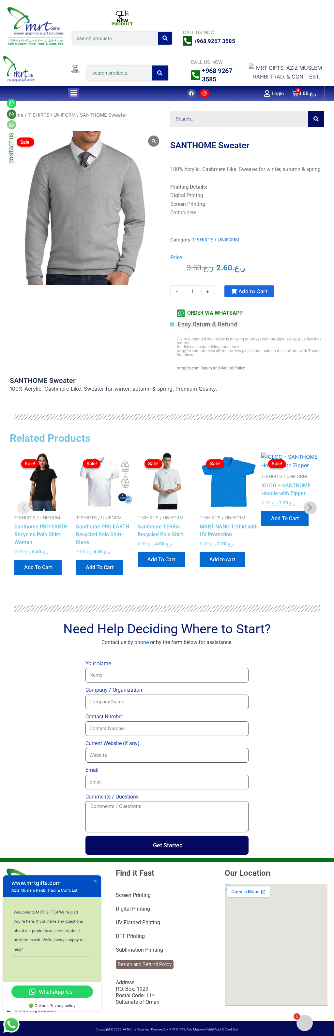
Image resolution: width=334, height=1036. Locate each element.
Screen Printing (133, 895)
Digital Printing (133, 909)
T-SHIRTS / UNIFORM (52, 115)
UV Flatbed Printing (138, 922)
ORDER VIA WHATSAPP (215, 313)
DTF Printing (130, 936)
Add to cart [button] (222, 559)
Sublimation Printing (139, 950)
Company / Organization (113, 690)
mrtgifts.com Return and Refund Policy (211, 368)
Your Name (98, 663)
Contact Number (104, 716)
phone (141, 642)
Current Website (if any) (112, 743)
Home (16, 115)
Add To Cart (38, 567)
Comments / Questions (112, 797)
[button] (73, 94)
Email (92, 770)
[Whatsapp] (11, 114)
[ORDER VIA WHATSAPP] (180, 313)
